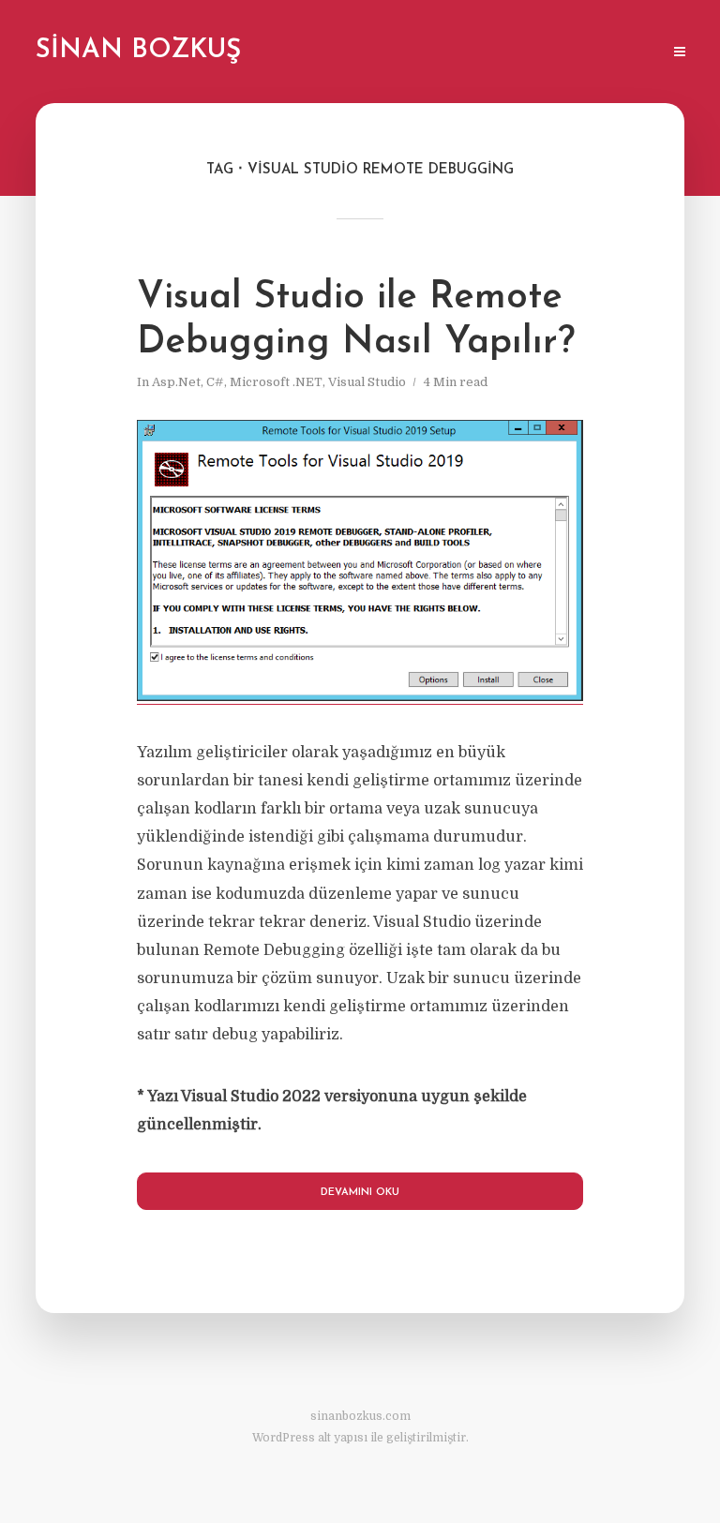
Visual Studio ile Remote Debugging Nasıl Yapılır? (356, 320)
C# (215, 382)
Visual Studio (367, 382)
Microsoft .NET (276, 382)
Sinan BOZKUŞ (138, 50)
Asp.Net (176, 382)
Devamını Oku (360, 1192)
